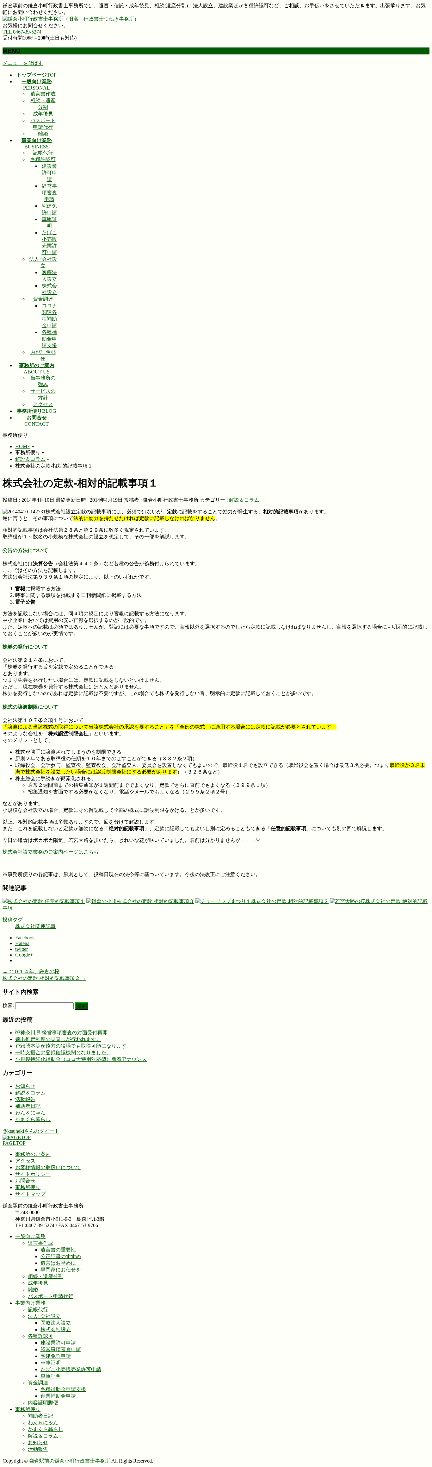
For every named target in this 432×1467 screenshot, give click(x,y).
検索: (8, 1005)
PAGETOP (14, 1143)
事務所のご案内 (33, 1154)
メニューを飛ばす (23, 63)
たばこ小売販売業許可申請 (70, 1369)
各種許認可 (43, 159)
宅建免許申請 (55, 1356)
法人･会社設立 (44, 1316)
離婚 (43, 133)
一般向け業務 (30, 1236)
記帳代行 (43, 152)
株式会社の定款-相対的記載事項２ (44, 978)
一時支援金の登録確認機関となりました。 (63, 1052)
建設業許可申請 (49, 172)
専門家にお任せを (60, 1269)
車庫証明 (50, 1362)
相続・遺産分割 (45, 1276)
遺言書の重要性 (58, 1249)
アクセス (43, 404)
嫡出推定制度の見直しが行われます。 (58, 1039)
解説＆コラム (244, 500)
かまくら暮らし (33, 1119)
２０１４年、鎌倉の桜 (31, 971)
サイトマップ (30, 1194)
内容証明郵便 (43, 1402)
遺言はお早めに (58, 1263)
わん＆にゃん (30, 1112)
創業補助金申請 (58, 1396)
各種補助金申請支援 (49, 338)
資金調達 (43, 299)
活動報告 (25, 1099)
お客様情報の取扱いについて (48, 1167)
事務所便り (27, 1187)
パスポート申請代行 (50, 1296)
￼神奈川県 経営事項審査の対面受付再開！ (64, 1032)
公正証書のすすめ (60, 1256)
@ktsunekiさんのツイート (31, 1131)
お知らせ (25, 1086)
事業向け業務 (30, 1303)
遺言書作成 (43, 94)
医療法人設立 (55, 1323)
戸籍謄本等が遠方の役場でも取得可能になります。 (73, 1046)
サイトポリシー (33, 1174)
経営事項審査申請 (49, 192)
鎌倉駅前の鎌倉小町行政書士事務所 (69, 1461)
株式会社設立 (55, 1329)
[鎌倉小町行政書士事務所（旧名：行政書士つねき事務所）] (71, 19)
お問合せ (25, 1180)
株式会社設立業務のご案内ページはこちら (51, 852)
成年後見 (43, 113)
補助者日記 (27, 1106)
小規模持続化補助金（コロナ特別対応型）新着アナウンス (81, 1059)
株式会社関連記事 (35, 926)
